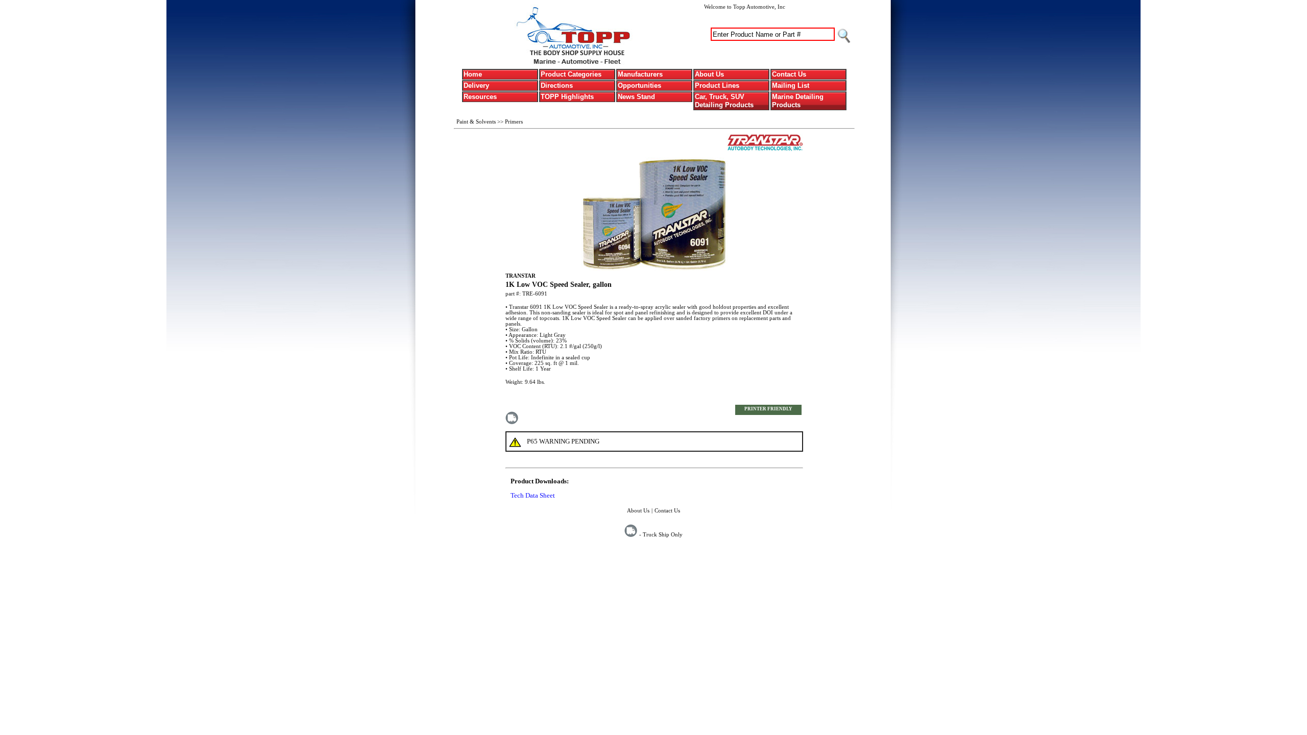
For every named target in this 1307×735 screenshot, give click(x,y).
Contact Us (789, 74)
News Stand (636, 97)
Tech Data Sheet (533, 495)
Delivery (476, 85)
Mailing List (790, 85)
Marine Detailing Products (798, 101)
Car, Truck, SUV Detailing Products (724, 101)
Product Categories (571, 74)
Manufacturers (640, 74)
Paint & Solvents (476, 121)
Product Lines (717, 85)
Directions (557, 85)
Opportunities (639, 85)
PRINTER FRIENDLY (768, 408)
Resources (480, 97)
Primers (514, 121)
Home (473, 74)
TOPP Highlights (567, 97)
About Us (709, 74)
